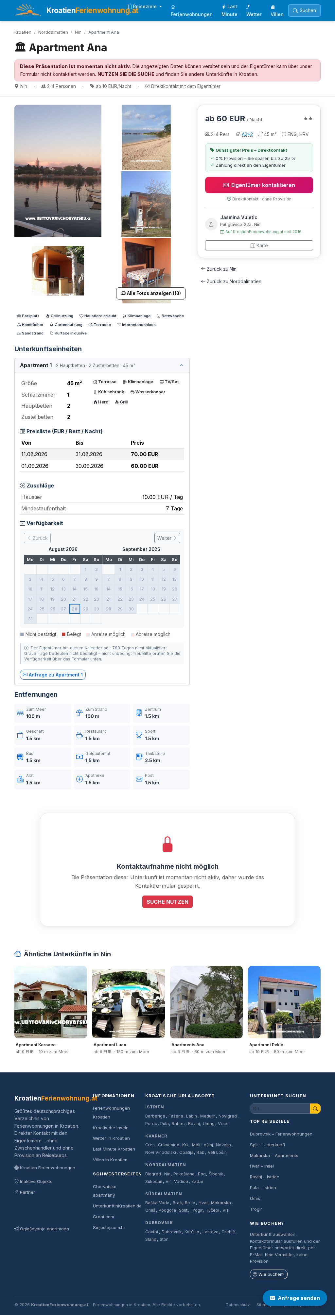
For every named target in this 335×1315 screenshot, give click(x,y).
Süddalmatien (163, 1193)
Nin (78, 32)
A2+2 (247, 134)
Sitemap (264, 1304)
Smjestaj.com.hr (109, 1227)
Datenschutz (238, 1304)
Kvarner (156, 1136)
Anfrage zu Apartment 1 (56, 674)
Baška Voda (157, 1202)
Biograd (153, 1173)
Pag (202, 1173)
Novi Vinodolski (160, 1152)
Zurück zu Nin (222, 269)
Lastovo (211, 1231)
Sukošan (153, 1181)
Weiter (165, 538)
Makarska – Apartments (274, 1155)
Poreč (151, 1123)
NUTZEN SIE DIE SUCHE (125, 74)
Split (183, 1210)
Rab (200, 1152)
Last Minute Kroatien (114, 1149)
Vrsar (223, 1123)
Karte (262, 245)
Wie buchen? (271, 1274)
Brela (190, 1202)
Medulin (208, 1116)
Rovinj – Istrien (264, 1176)
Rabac (178, 1123)
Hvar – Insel (262, 1166)
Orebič (228, 1231)
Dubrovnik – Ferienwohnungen (281, 1133)
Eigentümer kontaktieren (263, 185)
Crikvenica (168, 1144)
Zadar (197, 1181)
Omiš (150, 1210)
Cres (150, 1144)
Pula (164, 1123)
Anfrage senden (299, 1298)
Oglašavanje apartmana (44, 1228)
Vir (168, 1181)
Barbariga (155, 1116)
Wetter (254, 14)
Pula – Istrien (263, 1187)
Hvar (203, 1202)
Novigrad (228, 1116)
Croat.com (103, 1216)
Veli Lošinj (218, 1152)
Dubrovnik (159, 1222)
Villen (277, 14)
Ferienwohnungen (192, 14)
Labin (191, 1116)
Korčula (192, 1231)
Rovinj (194, 1123)
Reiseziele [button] (145, 6)
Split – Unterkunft (267, 1144)
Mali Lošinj (202, 1144)
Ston (164, 1239)
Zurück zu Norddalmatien (234, 281)
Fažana (175, 1116)
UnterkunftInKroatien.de (117, 1205)
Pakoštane (184, 1173)
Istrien (154, 1106)
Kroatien (22, 32)
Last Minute (229, 10)
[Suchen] (315, 1108)
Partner (27, 1192)
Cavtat (151, 1231)
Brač (177, 1202)
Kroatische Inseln (111, 1127)
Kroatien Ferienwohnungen (47, 1167)
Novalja (223, 1144)
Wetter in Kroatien (111, 1138)
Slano (150, 1239)
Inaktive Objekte (36, 1181)
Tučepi (212, 1210)
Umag (209, 1123)
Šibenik (216, 1173)
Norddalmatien (53, 32)
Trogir (197, 1210)
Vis (225, 1210)
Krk (185, 1144)
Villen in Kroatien (110, 1159)
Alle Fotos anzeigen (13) (154, 293)
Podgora (167, 1210)
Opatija (186, 1152)
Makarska (221, 1202)
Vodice (181, 1181)
